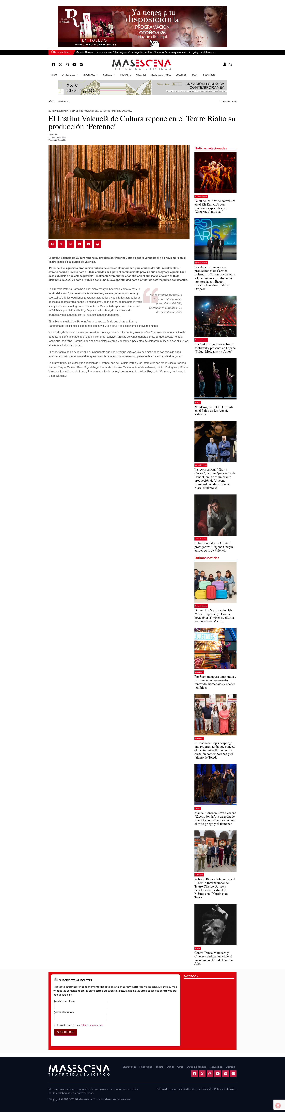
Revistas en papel (161, 75)
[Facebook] (53, 64)
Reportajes (89, 75)
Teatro (197, 808)
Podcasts (125, 75)
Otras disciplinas (201, 196)
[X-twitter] (60, 64)
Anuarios (141, 75)
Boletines (181, 75)
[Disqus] (119, 432)
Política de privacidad (91, 1025)
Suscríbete (209, 75)
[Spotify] (81, 64)
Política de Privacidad (200, 1089)
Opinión (230, 1067)
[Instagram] (67, 64)
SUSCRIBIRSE (65, 1032)
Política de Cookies (225, 1089)
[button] (230, 64)
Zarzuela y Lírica (200, 465)
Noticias (107, 75)
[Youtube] (74, 64)
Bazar (194, 75)
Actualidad (199, 672)
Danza (197, 402)
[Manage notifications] (278, 1105)
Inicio (54, 75)
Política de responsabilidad (172, 1089)
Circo (180, 1067)
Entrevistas (68, 75)
